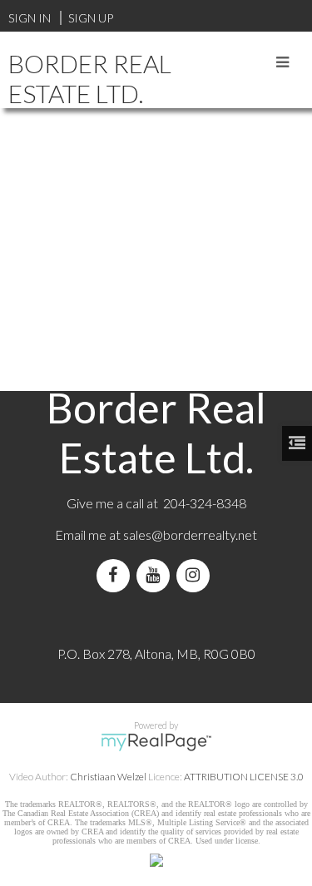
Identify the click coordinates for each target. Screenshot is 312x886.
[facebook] (116, 575)
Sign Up (90, 18)
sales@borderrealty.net (190, 534)
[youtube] (156, 575)
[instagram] (196, 575)
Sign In (29, 18)
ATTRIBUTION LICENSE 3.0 (244, 776)
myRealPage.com (156, 742)
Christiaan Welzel (108, 776)
